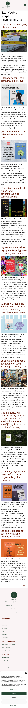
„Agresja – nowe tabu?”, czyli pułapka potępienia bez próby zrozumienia (14, 250)
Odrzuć (14, 698)
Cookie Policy (13, 705)
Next (25, 585)
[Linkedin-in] (16, 612)
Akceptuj (14, 693)
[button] (26, 673)
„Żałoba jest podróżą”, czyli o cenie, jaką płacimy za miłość (13, 533)
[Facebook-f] (12, 612)
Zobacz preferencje (14, 702)
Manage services (13, 689)
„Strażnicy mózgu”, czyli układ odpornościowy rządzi (14, 134)
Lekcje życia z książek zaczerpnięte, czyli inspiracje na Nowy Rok (13, 363)
